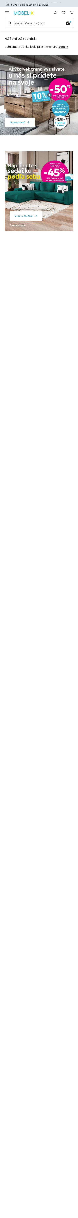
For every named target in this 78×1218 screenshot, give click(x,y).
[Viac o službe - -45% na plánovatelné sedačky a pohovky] (39, 191)
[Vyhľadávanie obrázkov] (68, 23)
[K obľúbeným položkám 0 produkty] (64, 12)
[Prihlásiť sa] (56, 12)
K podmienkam (17, 225)
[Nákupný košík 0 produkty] (72, 12)
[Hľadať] (10, 23)
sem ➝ (63, 47)
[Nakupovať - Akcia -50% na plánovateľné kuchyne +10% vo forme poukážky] (39, 95)
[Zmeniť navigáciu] (7, 12)
